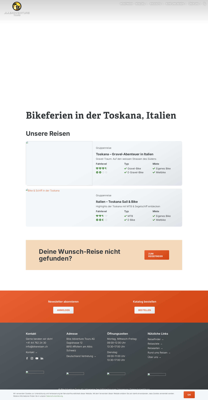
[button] (205, 3)
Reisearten (154, 348)
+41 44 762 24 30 (36, 342)
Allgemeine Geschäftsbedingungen (101, 389)
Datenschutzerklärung (140, 389)
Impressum (123, 389)
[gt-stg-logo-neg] (157, 374)
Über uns (153, 357)
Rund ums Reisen (158, 352)
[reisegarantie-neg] (75, 373)
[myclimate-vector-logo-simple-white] (116, 373)
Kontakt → (32, 352)
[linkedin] (42, 358)
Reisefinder (154, 339)
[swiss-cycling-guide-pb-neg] (35, 372)
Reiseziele (154, 343)
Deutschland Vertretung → (81, 356)
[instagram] (32, 358)
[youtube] (37, 358)
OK (189, 394)
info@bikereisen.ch (37, 346)
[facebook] (27, 358)
